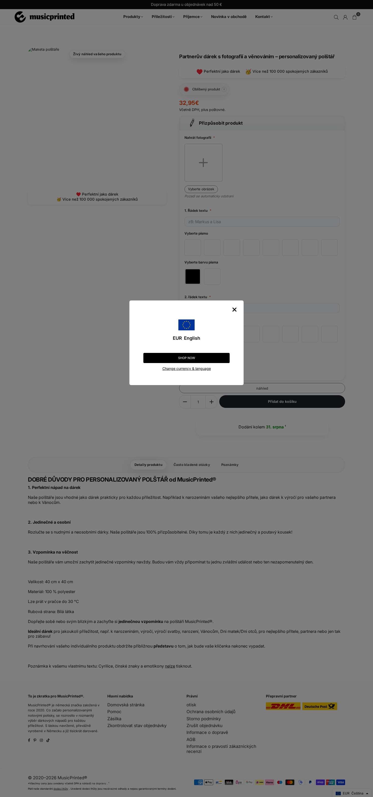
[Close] (234, 309)
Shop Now (186, 358)
